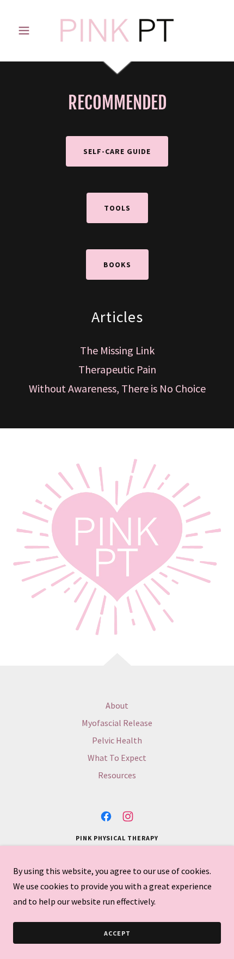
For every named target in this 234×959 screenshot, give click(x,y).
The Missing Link (117, 350)
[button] (28, 30)
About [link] (117, 705)
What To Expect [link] (117, 757)
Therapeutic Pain (117, 369)
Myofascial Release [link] (117, 722)
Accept (117, 933)
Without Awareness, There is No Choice (117, 388)
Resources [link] (117, 775)
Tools (117, 208)
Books (117, 264)
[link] (117, 30)
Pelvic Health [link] (117, 740)
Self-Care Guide (117, 151)
